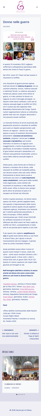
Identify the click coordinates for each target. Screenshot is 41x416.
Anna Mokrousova (27, 289)
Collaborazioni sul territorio (13, 384)
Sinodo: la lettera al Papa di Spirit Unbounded (31, 334)
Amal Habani (8, 297)
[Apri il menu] (37, 7)
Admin (8, 388)
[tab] (16, 394)
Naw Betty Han (28, 286)
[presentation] (20, 368)
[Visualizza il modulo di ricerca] (4, 7)
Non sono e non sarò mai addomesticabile (10, 333)
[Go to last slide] (5, 374)
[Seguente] (35, 374)
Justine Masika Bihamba (26, 292)
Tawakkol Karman (10, 284)
